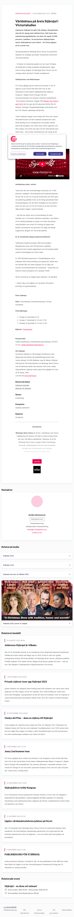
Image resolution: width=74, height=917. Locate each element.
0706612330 (37, 532)
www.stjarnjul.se (30, 376)
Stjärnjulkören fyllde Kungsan (20, 787)
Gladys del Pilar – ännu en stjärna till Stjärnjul (29, 718)
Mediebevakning (10, 910)
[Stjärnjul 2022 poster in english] (37, 600)
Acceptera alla (55, 154)
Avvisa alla (40, 154)
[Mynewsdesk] (10, 907)
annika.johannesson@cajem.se (32, 345)
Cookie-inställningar (18, 154)
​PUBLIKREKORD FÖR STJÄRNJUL (22, 854)
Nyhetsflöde (67, 910)
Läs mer (37, 461)
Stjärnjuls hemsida (22, 385)
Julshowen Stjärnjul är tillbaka (21, 645)
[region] (37, 146)
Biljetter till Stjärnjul (23, 388)
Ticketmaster (27, 329)
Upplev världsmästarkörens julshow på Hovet (28, 821)
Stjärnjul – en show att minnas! (21, 886)
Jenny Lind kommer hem (17, 751)
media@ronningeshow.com (37, 529)
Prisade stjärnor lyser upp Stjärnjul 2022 (26, 681)
